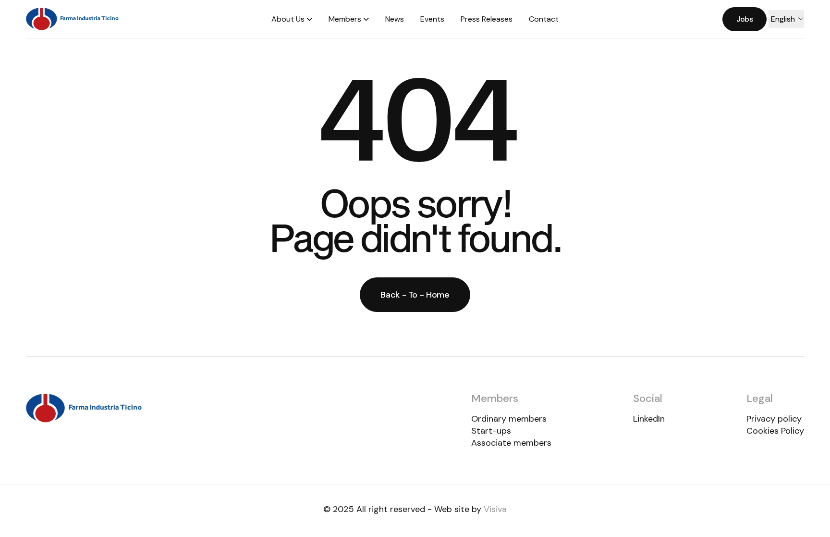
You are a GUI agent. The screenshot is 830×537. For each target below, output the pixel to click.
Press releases (487, 19)
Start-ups (491, 431)
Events (432, 19)
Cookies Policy (775, 431)
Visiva (495, 509)
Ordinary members (509, 419)
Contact (544, 19)
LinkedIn (649, 419)
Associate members (511, 443)
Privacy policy (774, 419)
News (394, 19)
